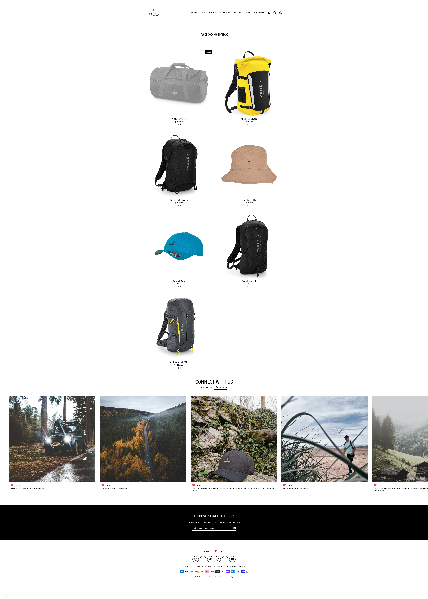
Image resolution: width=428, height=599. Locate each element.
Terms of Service (230, 566)
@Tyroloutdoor (220, 387)
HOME (194, 12)
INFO (248, 12)
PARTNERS (225, 12)
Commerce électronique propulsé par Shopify (221, 577)
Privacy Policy (195, 566)
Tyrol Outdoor (178, 122)
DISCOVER (238, 12)
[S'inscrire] (234, 528)
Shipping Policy (218, 566)
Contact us (242, 566)
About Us (185, 566)
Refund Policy (206, 566)
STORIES (213, 12)
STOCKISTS (259, 12)
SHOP (203, 12)
